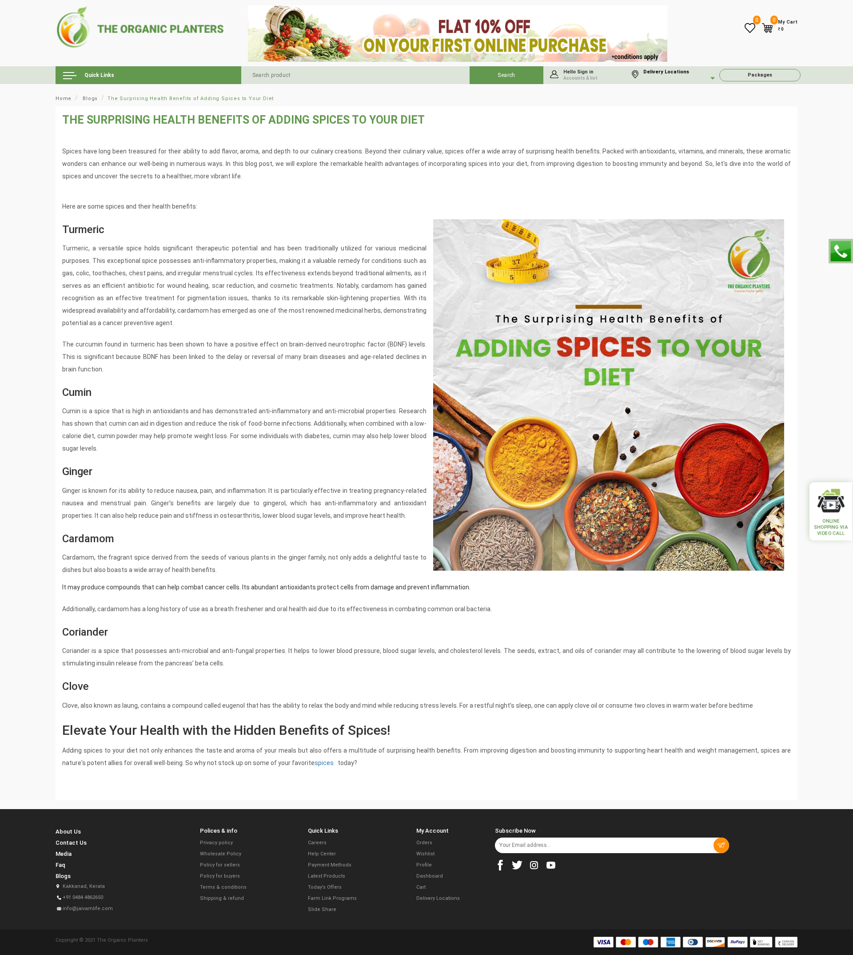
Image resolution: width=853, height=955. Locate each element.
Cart (421, 887)
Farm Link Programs (332, 898)
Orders (424, 843)
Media (64, 853)
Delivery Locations (438, 898)
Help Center (322, 854)
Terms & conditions (223, 887)
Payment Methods (329, 865)
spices (325, 762)
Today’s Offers (325, 887)
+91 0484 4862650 (83, 897)
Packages (760, 75)
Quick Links (98, 75)
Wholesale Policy (220, 854)
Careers (317, 843)
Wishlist (425, 854)
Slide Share (322, 909)
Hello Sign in (580, 75)
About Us (68, 831)
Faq (60, 865)
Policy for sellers (220, 865)
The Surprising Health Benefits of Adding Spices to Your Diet (191, 98)
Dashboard (429, 876)
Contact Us (71, 842)
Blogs (90, 98)
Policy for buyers (220, 876)
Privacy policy (216, 843)
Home (64, 98)
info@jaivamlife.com (88, 908)
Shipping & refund (222, 898)
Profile (424, 865)
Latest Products (326, 876)
